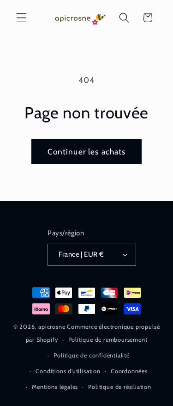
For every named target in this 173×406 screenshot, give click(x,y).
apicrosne (51, 326)
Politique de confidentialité (92, 355)
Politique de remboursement (108, 339)
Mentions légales (55, 386)
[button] (21, 18)
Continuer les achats (87, 151)
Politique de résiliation (119, 386)
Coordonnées (129, 371)
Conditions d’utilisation (68, 371)
